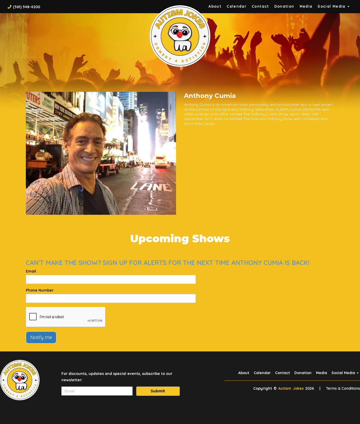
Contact (260, 6)
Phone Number (39, 290)
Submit (158, 391)
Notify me (41, 337)
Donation (284, 6)
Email (31, 271)
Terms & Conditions (343, 388)
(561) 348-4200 (26, 6)
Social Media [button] (332, 6)
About (214, 6)
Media (306, 6)
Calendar (236, 6)
